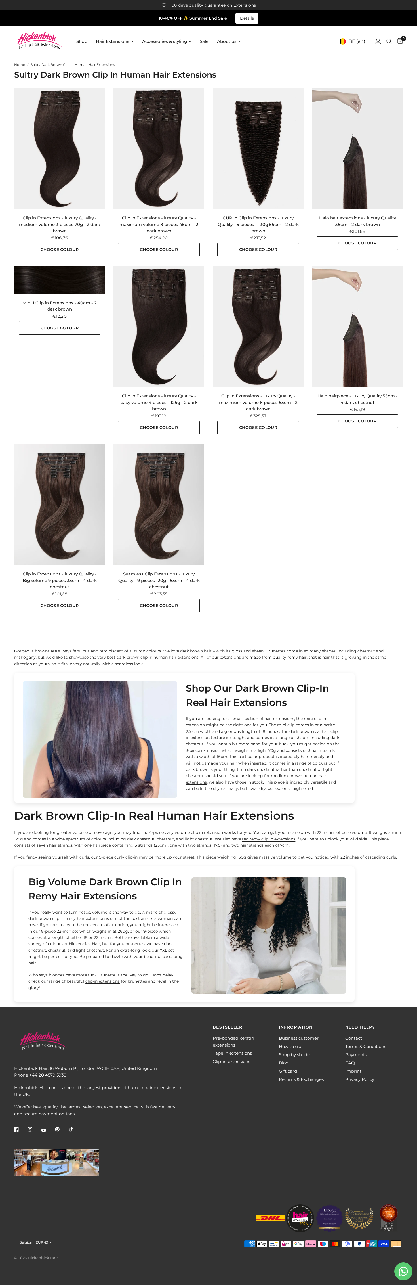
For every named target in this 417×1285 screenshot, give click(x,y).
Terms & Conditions (365, 1046)
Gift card (288, 1071)
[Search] (389, 41)
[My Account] (378, 41)
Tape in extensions (232, 1053)
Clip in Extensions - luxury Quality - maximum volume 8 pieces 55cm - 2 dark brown (258, 402)
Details (247, 18)
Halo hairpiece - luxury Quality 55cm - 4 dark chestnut (357, 399)
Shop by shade (294, 1054)
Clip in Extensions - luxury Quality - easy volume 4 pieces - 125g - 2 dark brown (159, 402)
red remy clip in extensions (268, 839)
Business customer (299, 1038)
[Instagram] (34, 1129)
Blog (283, 1063)
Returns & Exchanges (301, 1079)
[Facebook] (20, 1129)
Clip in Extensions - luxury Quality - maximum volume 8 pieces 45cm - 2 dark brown (158, 224)
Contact (353, 1038)
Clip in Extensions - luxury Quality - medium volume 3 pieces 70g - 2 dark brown (59, 224)
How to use (290, 1046)
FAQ (350, 1063)
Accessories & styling (164, 41)
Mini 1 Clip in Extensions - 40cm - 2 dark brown (59, 306)
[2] (59, 148)
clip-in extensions (102, 981)
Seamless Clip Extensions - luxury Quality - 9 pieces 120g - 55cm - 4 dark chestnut (159, 580)
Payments (356, 1054)
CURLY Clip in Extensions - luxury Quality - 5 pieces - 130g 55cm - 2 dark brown (258, 224)
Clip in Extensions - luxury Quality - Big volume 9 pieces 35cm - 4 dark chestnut (60, 580)
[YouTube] (47, 1130)
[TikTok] (75, 1129)
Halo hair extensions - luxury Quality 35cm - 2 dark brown (357, 221)
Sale (204, 41)
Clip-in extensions (231, 1061)
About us (227, 41)
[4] (357, 327)
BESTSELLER (227, 1027)
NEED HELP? (360, 1027)
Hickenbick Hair (84, 943)
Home (19, 64)
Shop (81, 41)
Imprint (353, 1071)
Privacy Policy (359, 1079)
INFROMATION (296, 1027)
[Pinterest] (61, 1129)
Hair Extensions (112, 41)
